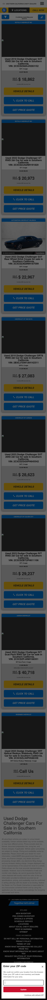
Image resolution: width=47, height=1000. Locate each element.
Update (23, 989)
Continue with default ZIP (34, 995)
